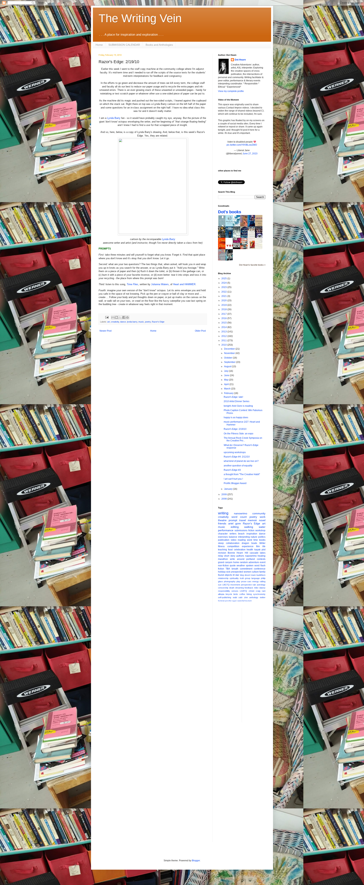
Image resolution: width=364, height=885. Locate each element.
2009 (224, 494)
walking (248, 526)
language (255, 578)
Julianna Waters (160, 284)
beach (241, 533)
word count (239, 516)
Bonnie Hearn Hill (238, 553)
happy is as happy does (236, 417)
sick (228, 571)
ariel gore (234, 523)
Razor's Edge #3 (232, 470)
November (229, 353)
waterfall (241, 601)
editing (235, 526)
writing (223, 513)
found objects (225, 575)
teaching (222, 549)
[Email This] (113, 317)
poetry (148, 322)
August (228, 366)
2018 (224, 309)
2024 (224, 283)
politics (261, 537)
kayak (257, 549)
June (227, 375)
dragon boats (249, 543)
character (223, 533)
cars (249, 581)
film (258, 546)
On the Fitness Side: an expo (238, 433)
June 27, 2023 (250, 153)
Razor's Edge (158, 322)
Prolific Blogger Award (235, 483)
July (226, 371)
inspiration (251, 533)
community (258, 513)
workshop (260, 530)
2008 (224, 498)
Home (99, 44)
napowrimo (251, 556)
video (233, 540)
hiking (249, 594)
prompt (233, 520)
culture (255, 571)
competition (233, 546)
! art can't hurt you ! (233, 479)
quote (233, 565)
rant (263, 591)
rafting (262, 581)
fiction (251, 530)
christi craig (254, 591)
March (227, 388)
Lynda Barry (113, 118)
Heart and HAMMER (184, 284)
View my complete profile (231, 91)
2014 (224, 327)
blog (242, 575)
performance (225, 530)
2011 (224, 340)
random (244, 562)
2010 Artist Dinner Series (236, 401)
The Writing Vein (140, 18)
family (262, 571)
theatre (222, 520)
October (228, 357)
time (255, 540)
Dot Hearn (240, 59)
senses (234, 591)
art (108, 322)
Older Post (200, 331)
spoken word (253, 565)
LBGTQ (226, 585)
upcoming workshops (235, 452)
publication (223, 540)
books (262, 540)
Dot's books (229, 211)
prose (243, 581)
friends (222, 523)
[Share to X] (120, 317)
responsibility (224, 591)
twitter (262, 597)
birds (235, 594)
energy (255, 581)
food (230, 549)
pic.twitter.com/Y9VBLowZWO (242, 145)
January (228, 489)
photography (229, 581)
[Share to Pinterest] (127, 317)
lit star (236, 575)
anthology (253, 597)
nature (254, 537)
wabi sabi (237, 597)
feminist (221, 601)
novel (262, 520)
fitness (221, 546)
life (263, 546)
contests (261, 559)
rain (254, 585)
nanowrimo (240, 513)
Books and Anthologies (159, 44)
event (262, 562)
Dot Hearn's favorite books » (252, 265)
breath (235, 568)
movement (235, 585)
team (253, 575)
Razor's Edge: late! (233, 397)
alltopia (221, 594)
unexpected (237, 571)
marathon (223, 559)
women (247, 571)
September (230, 362)
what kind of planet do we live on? (241, 461)
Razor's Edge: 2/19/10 (235, 429)
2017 (224, 314)
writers (233, 533)
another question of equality (238, 465)
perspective (246, 585)
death (231, 588)
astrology (261, 585)
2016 (224, 318)
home (236, 562)
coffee (242, 594)
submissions (241, 530)
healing (261, 556)
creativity (115, 322)
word (249, 540)
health (250, 549)
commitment (246, 568)
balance (233, 537)
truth (242, 578)
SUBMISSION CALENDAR (124, 44)
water (262, 526)
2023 (224, 287)
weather (241, 565)
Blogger (196, 860)
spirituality (234, 578)
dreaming (239, 588)
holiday (222, 571)
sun (219, 585)
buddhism (261, 575)
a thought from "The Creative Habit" (242, 474)
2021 (224, 296)
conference (259, 568)
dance (123, 322)
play (238, 581)
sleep (221, 543)
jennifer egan (231, 601)
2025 (224, 278)
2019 (224, 305)
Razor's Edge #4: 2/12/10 (237, 456)
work (262, 516)
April (226, 384)
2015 (224, 322)
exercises (223, 537)
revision (222, 553)
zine (246, 597)
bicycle (229, 594)
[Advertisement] (260, 665)
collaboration (232, 543)
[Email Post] (106, 317)
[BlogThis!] (116, 317)
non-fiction (223, 565)
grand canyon (225, 562)
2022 (224, 291)
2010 (224, 345)
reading (242, 540)
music (141, 322)
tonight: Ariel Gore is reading (238, 406)
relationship (223, 578)
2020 (224, 300)
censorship (223, 588)
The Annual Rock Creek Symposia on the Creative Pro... (243, 439)
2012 (224, 336)
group (247, 578)
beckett (248, 601)
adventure (254, 562)
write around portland (242, 559)
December (229, 349)
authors (240, 556)
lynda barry (132, 322)
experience (247, 546)
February (229, 393)
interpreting (244, 537)
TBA (228, 568)
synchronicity (259, 594)
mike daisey (259, 588)
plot (263, 549)
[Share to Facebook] (124, 317)
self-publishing (224, 597)
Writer (262, 543)
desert (247, 575)
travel (242, 520)
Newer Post (105, 331)
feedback (249, 588)
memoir (252, 520)
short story (229, 556)
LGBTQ (243, 591)
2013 (224, 331)
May (226, 379)
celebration (240, 549)
